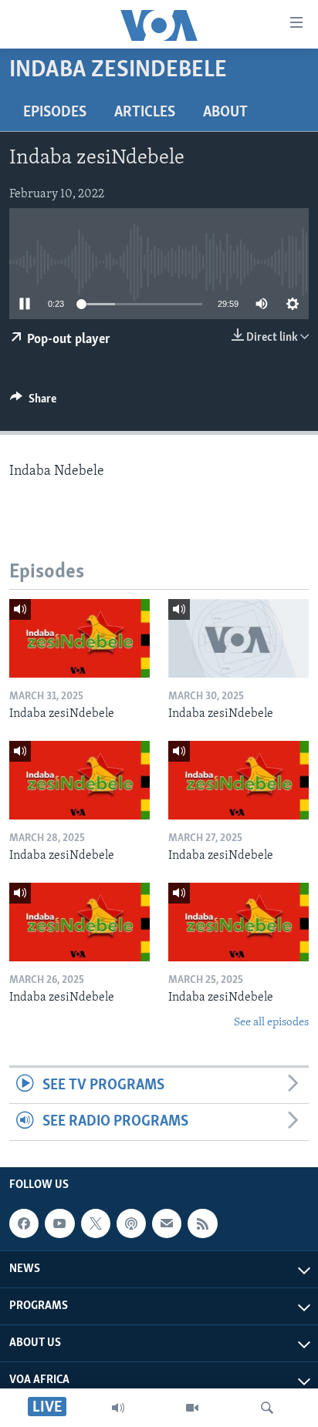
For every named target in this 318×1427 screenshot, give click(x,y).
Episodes (54, 112)
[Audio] (118, 1407)
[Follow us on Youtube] (59, 1223)
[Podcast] (131, 1223)
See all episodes (271, 1022)
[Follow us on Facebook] (24, 1223)
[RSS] (202, 1223)
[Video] (192, 1407)
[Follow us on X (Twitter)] (95, 1223)
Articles (144, 112)
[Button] (33, 402)
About (225, 112)
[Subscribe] (166, 1223)
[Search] (267, 1407)
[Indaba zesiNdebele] (79, 638)
